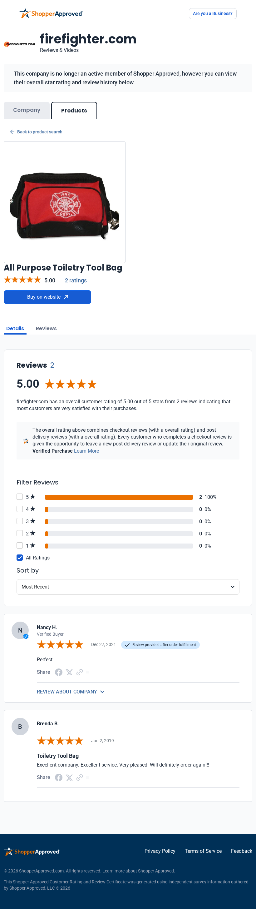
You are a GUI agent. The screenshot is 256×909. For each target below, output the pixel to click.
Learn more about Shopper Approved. (138, 870)
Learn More (86, 451)
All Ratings (38, 558)
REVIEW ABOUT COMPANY (67, 692)
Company (26, 110)
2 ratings (76, 280)
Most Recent (35, 587)
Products (74, 110)
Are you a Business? (213, 13)
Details (15, 328)
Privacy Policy (160, 851)
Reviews (46, 328)
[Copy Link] (79, 672)
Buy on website (44, 297)
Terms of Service (203, 851)
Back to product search (39, 131)
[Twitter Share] (69, 672)
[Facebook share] (58, 672)
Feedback (241, 851)
